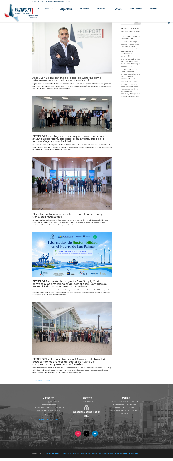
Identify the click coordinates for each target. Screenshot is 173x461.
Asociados (49, 8)
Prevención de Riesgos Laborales (66, 9)
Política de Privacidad (83, 453)
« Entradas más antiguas (41, 381)
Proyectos (101, 8)
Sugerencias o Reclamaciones (102, 453)
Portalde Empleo (118, 9)
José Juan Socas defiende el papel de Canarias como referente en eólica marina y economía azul (66, 79)
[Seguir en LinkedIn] (95, 434)
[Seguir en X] (86, 434)
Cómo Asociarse (136, 8)
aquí (86, 415)
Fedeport (31, 8)
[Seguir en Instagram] (78, 434)
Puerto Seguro (84, 8)
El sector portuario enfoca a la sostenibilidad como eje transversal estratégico (68, 215)
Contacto (153, 8)
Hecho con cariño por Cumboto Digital (60, 453)
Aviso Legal (119, 453)
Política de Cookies (131, 453)
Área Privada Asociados (33, 16)
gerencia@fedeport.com (48, 419)
